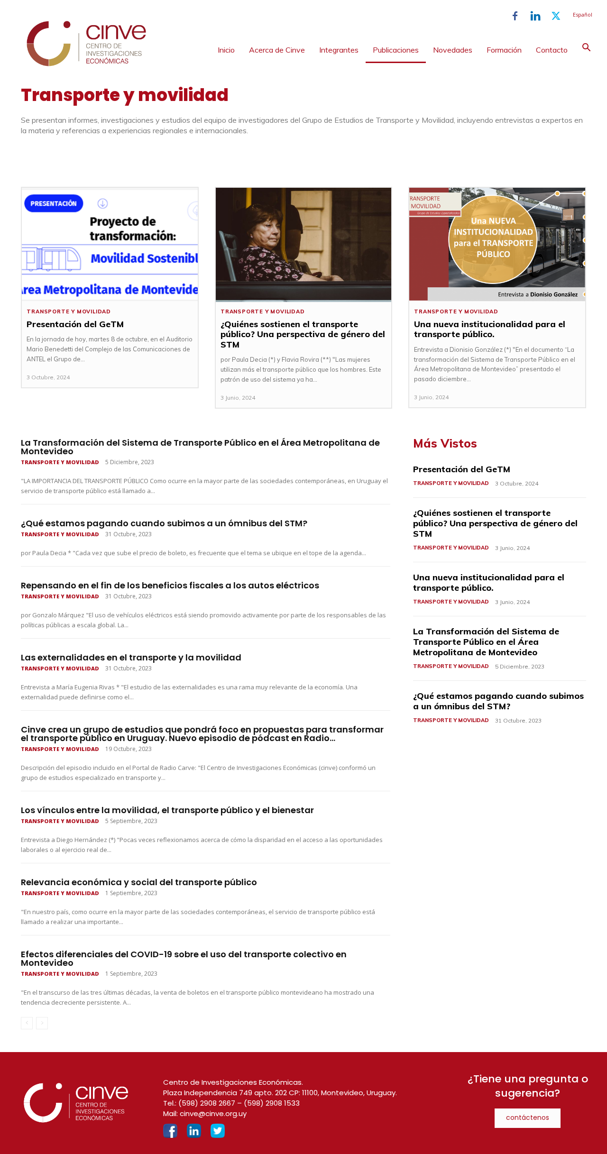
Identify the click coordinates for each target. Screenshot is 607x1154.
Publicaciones (396, 50)
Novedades (452, 50)
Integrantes (339, 50)
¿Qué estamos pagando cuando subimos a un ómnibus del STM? (164, 523)
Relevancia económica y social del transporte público (139, 882)
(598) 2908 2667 (206, 1103)
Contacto (552, 50)
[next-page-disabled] (42, 1023)
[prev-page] (27, 1023)
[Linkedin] (535, 16)
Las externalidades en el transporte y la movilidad (131, 657)
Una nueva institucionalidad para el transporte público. (489, 329)
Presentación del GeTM (75, 324)
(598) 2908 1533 (272, 1103)
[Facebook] (515, 16)
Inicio (226, 50)
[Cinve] (86, 64)
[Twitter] (556, 16)
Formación (504, 50)
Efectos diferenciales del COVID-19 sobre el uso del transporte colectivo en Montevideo (184, 958)
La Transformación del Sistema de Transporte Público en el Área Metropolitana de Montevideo (200, 447)
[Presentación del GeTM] (109, 245)
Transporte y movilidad (69, 311)
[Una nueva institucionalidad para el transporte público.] (497, 245)
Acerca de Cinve (277, 50)
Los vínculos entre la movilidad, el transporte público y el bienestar (167, 810)
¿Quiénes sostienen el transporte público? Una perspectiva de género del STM (303, 334)
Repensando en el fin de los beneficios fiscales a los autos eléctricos (170, 585)
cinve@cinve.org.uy (213, 1113)
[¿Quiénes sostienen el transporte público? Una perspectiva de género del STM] (303, 245)
